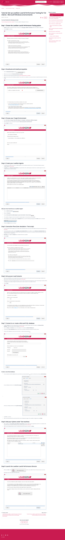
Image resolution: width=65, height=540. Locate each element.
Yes (22, 522)
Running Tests (18, 8)
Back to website (49, 1)
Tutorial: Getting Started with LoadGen (7, 21)
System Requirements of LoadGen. (25, 75)
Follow (45, 17)
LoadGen (2, 8)
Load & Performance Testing (10, 8)
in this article (12, 166)
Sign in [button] (62, 1)
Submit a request (56, 1)
